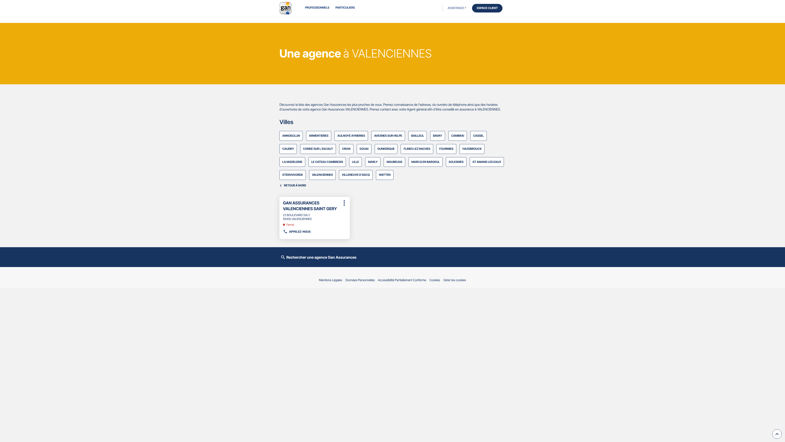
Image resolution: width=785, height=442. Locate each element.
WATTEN (385, 175)
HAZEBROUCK (472, 149)
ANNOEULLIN (291, 136)
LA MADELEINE (292, 162)
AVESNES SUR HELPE (388, 136)
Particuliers (345, 7)
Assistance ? (457, 8)
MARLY (373, 162)
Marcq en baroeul (425, 162)
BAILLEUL (417, 136)
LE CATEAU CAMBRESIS (327, 162)
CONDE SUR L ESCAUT (318, 149)
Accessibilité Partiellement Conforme (402, 280)
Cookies (435, 280)
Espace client (487, 8)
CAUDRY (288, 149)
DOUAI (364, 149)
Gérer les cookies (454, 280)
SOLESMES (456, 162)
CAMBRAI (457, 136)
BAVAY (437, 136)
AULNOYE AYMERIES (351, 136)
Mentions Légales (330, 280)
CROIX (346, 149)
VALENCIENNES (322, 175)
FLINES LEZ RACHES (417, 149)
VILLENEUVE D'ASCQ (356, 175)
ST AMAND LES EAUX (487, 162)
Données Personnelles (360, 280)
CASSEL (478, 136)
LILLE (355, 162)
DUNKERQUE (386, 149)
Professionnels (317, 7)
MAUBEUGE (394, 162)
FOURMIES (446, 149)
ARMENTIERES (318, 136)
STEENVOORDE (292, 175)
